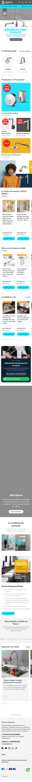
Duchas (8, 69)
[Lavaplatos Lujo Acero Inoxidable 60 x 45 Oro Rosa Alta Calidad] (23, 307)
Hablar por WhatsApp (12, 379)
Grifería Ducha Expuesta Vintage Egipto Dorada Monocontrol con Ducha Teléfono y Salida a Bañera (8, 219)
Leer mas (22, 689)
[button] (26, 2)
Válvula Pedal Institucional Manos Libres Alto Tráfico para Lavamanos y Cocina (9, 272)
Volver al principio (16, 715)
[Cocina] (22, 60)
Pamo (6, 776)
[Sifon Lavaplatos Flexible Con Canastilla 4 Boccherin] (23, 260)
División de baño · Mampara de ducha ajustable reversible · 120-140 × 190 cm (23, 217)
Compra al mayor (8, 613)
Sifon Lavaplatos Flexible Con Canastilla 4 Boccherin (22, 271)
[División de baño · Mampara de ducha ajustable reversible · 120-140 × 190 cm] (23, 206)
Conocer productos (16, 511)
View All (28, 647)
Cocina (22, 69)
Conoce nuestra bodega (11, 734)
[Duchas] (8, 60)
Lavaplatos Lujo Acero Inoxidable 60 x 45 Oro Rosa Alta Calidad (23, 318)
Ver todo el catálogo (24, 51)
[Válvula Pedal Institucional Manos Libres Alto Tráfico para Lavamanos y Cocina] (9, 260)
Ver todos (4, 196)
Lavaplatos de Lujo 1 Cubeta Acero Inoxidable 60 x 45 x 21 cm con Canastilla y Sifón (9, 319)
